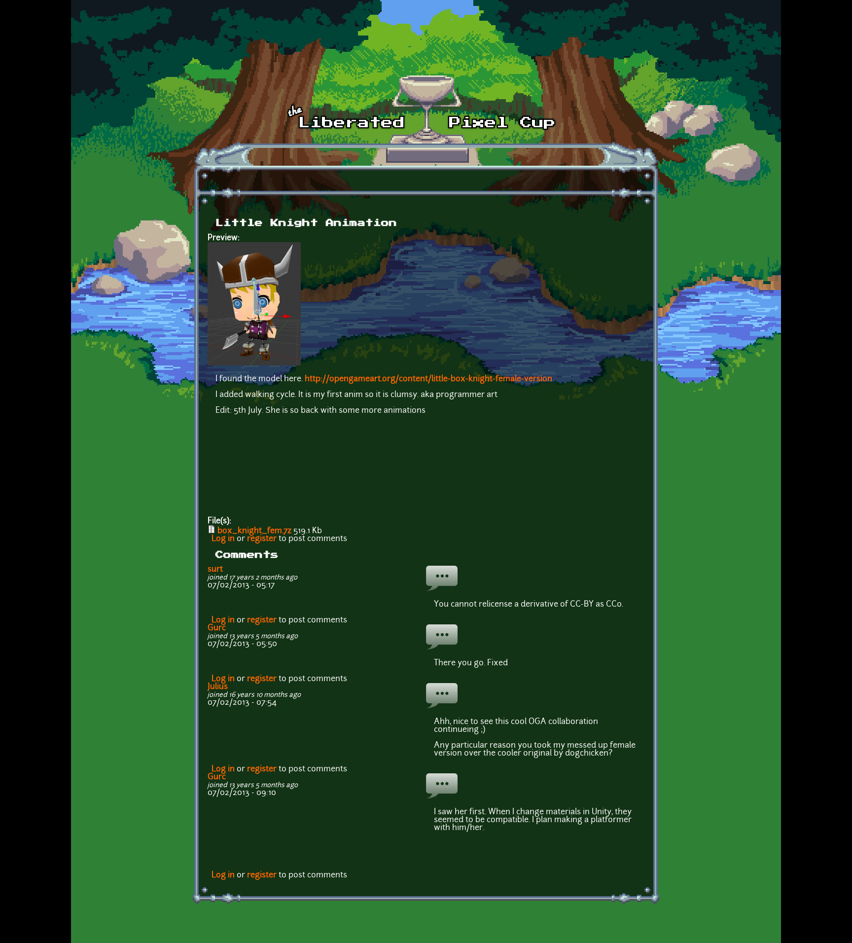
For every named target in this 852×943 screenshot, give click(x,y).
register (262, 539)
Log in (223, 539)
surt (215, 570)
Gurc (217, 628)
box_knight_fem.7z (254, 531)
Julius (218, 687)
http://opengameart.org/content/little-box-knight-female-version (428, 379)
